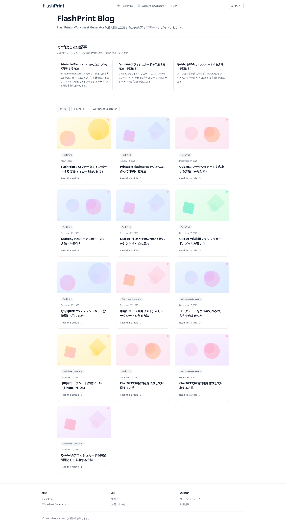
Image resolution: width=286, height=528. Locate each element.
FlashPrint (127, 5)
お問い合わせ (118, 504)
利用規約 (184, 504)
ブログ (173, 5)
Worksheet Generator (154, 5)
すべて (63, 108)
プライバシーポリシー (191, 499)
